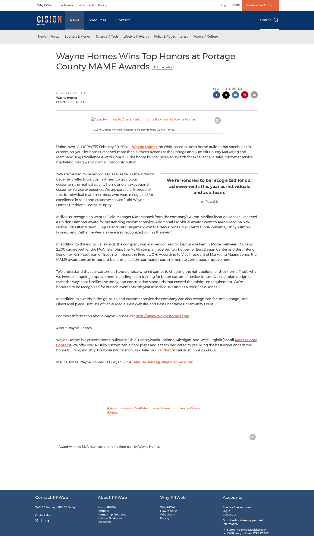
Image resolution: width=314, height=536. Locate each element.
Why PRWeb (45, 5)
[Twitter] (37, 520)
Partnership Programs (112, 514)
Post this (212, 202)
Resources (97, 20)
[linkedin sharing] (235, 95)
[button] (157, 119)
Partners (103, 511)
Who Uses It (86, 5)
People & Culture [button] (205, 36)
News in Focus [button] (48, 36)
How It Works (66, 5)
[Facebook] (42, 520)
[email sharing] (254, 95)
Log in (226, 511)
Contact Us (42, 515)
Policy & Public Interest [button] (171, 36)
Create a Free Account (260, 5)
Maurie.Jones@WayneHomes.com (164, 362)
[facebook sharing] (216, 95)
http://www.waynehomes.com (162, 316)
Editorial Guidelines (110, 518)
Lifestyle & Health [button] (136, 36)
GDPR (236, 5)
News (74, 20)
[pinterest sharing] (244, 95)
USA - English (161, 67)
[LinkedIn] (47, 520)
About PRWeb (107, 507)
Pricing (102, 5)
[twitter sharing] (226, 95)
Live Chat (163, 350)
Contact (123, 20)
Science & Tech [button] (107, 36)
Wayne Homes (144, 147)
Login (224, 5)
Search (266, 20)
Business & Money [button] (77, 36)
